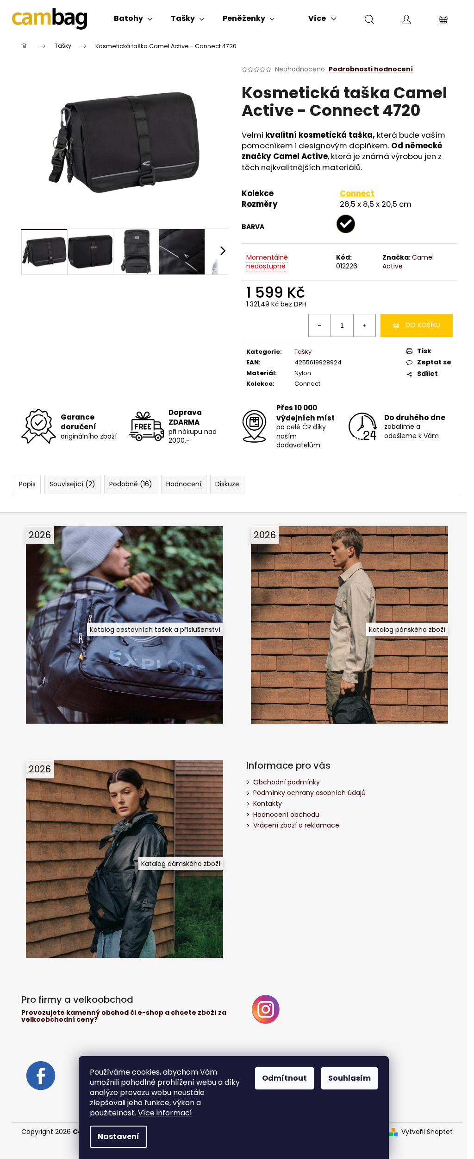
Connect (357, 193)
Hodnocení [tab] (183, 484)
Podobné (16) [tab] (130, 484)
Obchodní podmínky (286, 782)
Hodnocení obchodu (286, 814)
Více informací (165, 1113)
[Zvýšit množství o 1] (364, 325)
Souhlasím (349, 1078)
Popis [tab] (27, 484)
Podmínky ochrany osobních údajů (309, 792)
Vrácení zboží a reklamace (296, 825)
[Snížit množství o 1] (320, 325)
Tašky (303, 351)
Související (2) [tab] (72, 484)
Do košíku (422, 325)
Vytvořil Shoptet (427, 1131)
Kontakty (267, 803)
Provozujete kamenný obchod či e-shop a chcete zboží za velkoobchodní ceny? (123, 1016)
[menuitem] (133, 18)
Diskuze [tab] (227, 484)
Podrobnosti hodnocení (371, 69)
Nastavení (118, 1136)
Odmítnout (284, 1078)
